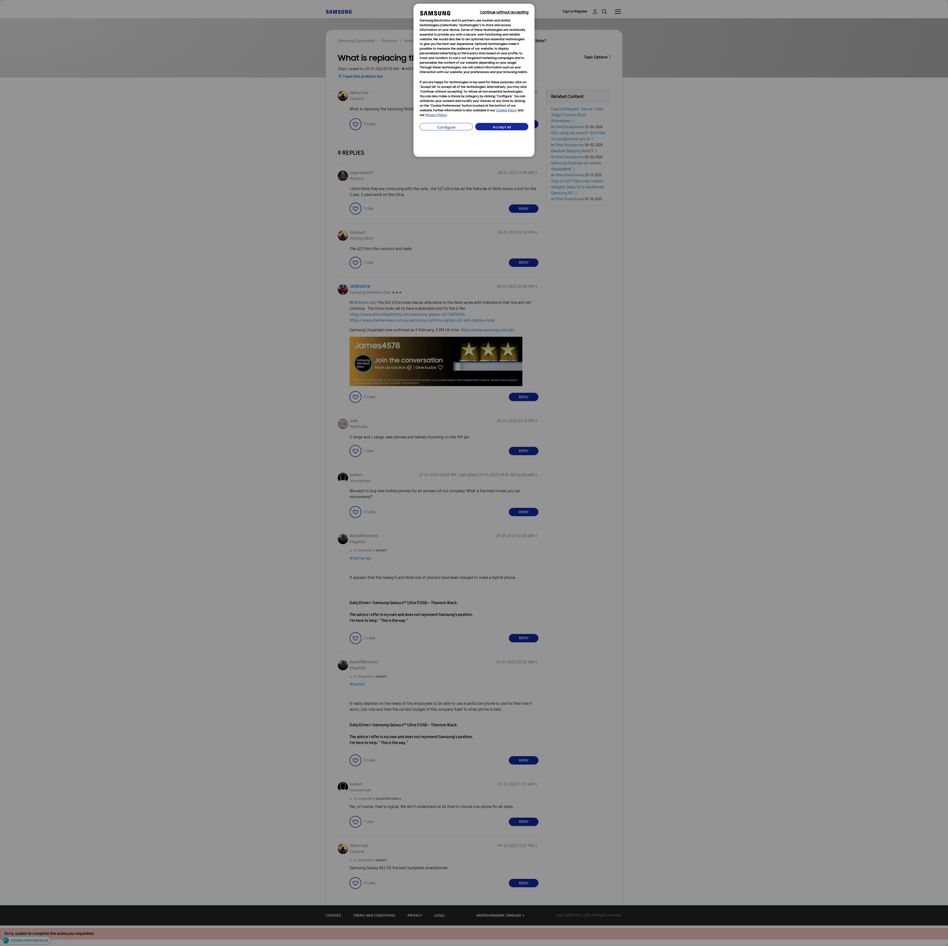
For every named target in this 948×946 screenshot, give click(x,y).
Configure (446, 128)
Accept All (502, 127)
